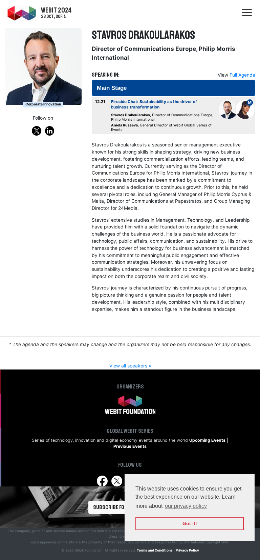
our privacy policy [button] (186, 506)
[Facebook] (102, 481)
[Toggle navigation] (246, 13)
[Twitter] (116, 481)
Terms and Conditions (155, 550)
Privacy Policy (187, 550)
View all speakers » (130, 365)
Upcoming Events (207, 440)
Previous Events (130, 446)
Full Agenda (242, 75)
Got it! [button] (189, 523)
